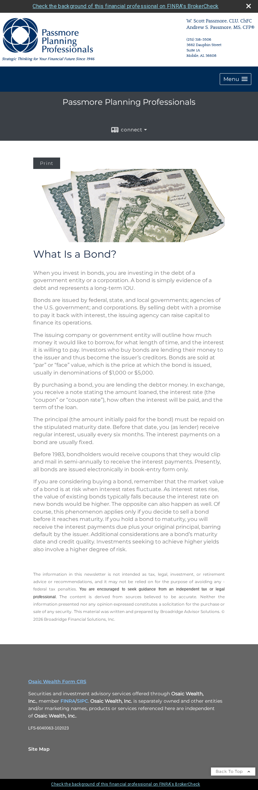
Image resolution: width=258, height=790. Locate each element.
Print (46, 163)
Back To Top (230, 771)
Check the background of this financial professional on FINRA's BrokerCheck (125, 6)
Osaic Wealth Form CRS (57, 681)
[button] (235, 79)
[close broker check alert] (248, 6)
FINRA (67, 701)
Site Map (39, 749)
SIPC (82, 701)
